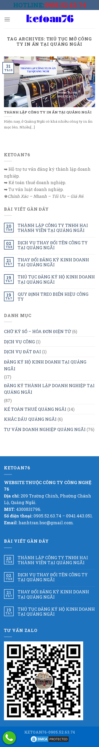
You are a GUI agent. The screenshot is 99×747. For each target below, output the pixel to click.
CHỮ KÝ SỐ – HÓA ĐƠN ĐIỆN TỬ (37, 331)
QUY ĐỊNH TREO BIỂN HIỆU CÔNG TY (53, 297)
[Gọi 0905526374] (9, 737)
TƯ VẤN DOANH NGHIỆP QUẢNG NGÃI (45, 429)
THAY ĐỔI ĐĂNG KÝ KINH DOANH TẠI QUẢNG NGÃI (53, 262)
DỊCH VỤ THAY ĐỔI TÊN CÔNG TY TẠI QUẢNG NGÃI (53, 245)
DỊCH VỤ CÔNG (19, 341)
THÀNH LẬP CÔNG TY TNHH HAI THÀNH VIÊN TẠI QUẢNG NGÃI (53, 228)
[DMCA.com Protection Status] (49, 738)
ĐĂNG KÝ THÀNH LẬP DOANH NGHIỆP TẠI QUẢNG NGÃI (49, 389)
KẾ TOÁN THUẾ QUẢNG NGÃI (35, 409)
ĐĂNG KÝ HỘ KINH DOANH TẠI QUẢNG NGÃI (45, 365)
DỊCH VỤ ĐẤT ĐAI (22, 351)
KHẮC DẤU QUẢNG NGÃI (30, 419)
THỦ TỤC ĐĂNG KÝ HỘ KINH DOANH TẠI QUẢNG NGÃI (56, 279)
